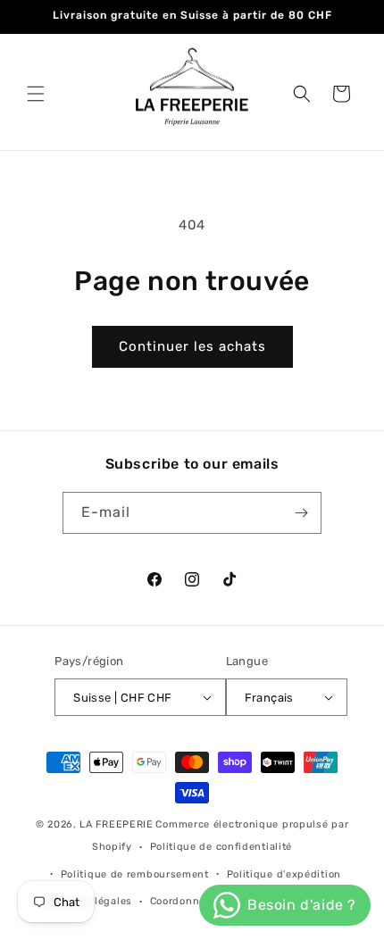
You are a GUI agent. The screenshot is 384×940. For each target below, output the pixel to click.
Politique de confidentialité (221, 847)
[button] (35, 93)
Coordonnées (184, 901)
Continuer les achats (192, 346)
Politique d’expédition (284, 874)
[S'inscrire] (301, 513)
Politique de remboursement (135, 874)
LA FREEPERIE (116, 824)
